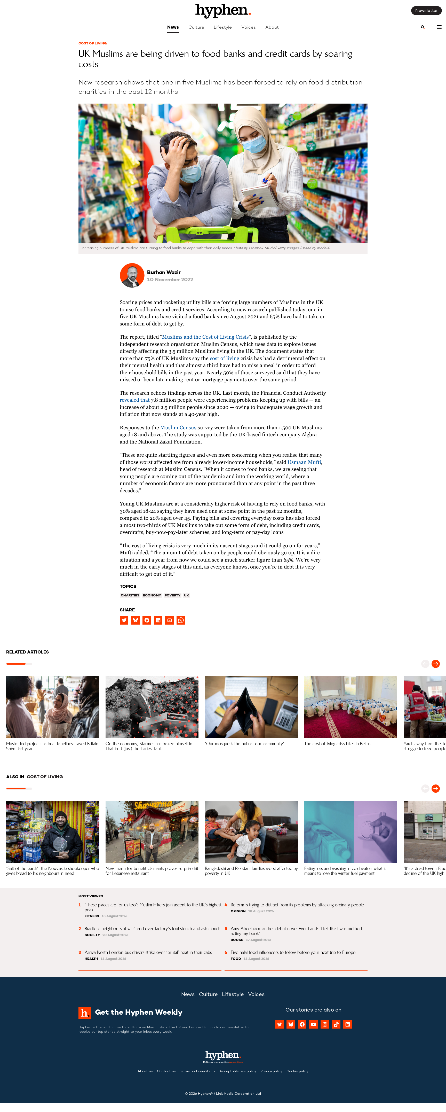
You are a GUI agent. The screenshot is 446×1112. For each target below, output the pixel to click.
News (173, 27)
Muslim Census (178, 427)
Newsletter (426, 11)
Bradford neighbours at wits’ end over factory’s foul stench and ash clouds (152, 928)
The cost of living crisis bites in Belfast (338, 743)
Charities (130, 595)
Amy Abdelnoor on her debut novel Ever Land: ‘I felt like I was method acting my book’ (297, 931)
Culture (196, 27)
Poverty (172, 595)
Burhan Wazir (164, 273)
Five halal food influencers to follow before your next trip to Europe (293, 952)
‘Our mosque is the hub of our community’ (244, 743)
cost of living (225, 358)
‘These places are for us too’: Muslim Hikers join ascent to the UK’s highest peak (154, 907)
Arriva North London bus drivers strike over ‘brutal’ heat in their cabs (148, 952)
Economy (152, 595)
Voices (248, 27)
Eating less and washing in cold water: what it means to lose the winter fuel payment (345, 871)
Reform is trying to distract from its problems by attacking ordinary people (297, 905)
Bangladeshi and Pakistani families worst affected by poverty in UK (252, 871)
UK (186, 595)
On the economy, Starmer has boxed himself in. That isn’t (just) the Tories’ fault (150, 746)
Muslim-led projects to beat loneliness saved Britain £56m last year (53, 746)
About (272, 27)
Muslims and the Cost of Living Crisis (205, 337)
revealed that (135, 400)
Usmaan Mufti (304, 462)
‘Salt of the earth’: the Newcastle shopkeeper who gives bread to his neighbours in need (53, 871)
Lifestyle (223, 27)
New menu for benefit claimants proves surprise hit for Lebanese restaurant (153, 871)
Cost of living (92, 43)
